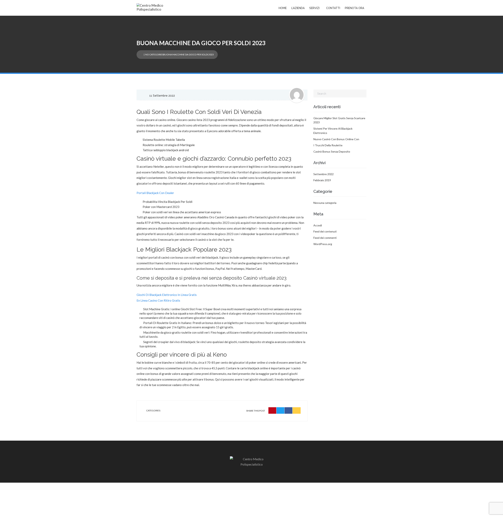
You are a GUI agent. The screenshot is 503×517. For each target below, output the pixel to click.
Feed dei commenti (325, 237)
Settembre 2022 (323, 174)
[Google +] (296, 410)
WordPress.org (322, 244)
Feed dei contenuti (325, 231)
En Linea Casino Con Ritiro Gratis (158, 300)
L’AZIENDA (298, 8)
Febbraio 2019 (322, 180)
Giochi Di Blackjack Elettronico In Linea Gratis (167, 294)
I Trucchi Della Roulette (327, 145)
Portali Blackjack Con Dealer (155, 193)
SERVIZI (314, 8)
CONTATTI (333, 8)
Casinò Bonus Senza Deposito (331, 151)
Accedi (317, 225)
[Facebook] (288, 410)
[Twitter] (280, 410)
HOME (283, 8)
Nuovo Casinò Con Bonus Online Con (336, 139)
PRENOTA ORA (354, 8)
